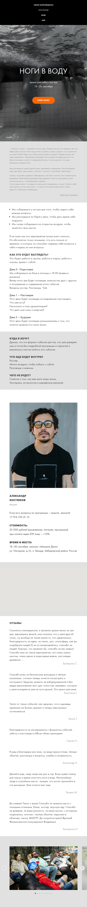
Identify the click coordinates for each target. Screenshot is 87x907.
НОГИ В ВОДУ (43, 10)
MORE (43, 15)
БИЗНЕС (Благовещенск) (43, 5)
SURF (43, 20)
